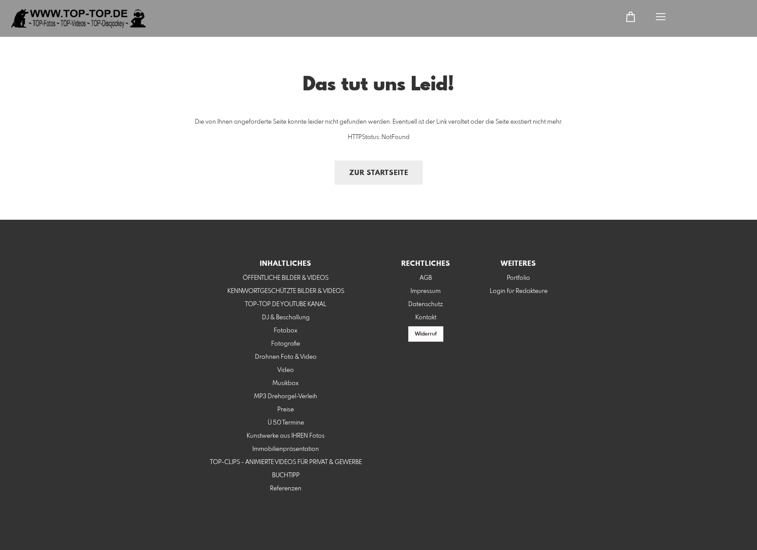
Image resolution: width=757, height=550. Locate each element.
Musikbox (285, 383)
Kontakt (425, 317)
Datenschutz (425, 304)
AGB (426, 278)
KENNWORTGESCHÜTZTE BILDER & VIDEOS (285, 291)
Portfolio (518, 278)
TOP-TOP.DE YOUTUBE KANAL (285, 304)
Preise (285, 410)
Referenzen (285, 489)
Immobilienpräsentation (285, 449)
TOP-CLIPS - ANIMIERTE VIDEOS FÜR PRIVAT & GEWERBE (286, 462)
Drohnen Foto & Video (286, 357)
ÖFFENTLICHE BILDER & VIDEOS (286, 278)
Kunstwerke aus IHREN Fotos (286, 436)
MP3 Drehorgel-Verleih (285, 396)
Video (285, 370)
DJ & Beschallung (286, 317)
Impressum (425, 291)
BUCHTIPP (286, 475)
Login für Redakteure (519, 291)
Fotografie (285, 344)
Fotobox (285, 331)
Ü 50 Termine (286, 423)
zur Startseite (378, 173)
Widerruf (426, 334)
